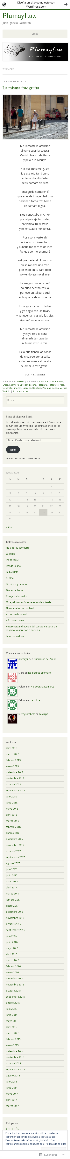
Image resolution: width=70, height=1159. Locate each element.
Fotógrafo (54, 384)
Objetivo (36, 387)
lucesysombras (26, 714)
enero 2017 (12, 905)
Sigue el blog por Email (19, 416)
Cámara (59, 381)
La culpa (10, 553)
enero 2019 (12, 766)
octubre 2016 (13, 924)
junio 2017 (12, 875)
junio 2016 (12, 942)
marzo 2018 (12, 820)
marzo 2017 (12, 893)
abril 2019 (11, 748)
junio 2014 (12, 1087)
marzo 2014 (12, 1106)
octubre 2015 (13, 990)
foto (62, 384)
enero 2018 (12, 833)
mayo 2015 (12, 1021)
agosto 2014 (13, 1075)
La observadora (15, 636)
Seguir (13, 449)
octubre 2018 (13, 784)
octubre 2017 (13, 851)
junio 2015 (12, 1015)
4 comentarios (20, 391)
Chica (5, 384)
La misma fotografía (21, 88)
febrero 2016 (13, 966)
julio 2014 (11, 1081)
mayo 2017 (12, 881)
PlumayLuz (19, 15)
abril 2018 (11, 814)
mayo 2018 (12, 808)
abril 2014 (11, 1099)
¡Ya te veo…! (12, 560)
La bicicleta (12, 572)
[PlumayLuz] (36, 60)
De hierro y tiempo (16, 584)
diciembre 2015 (14, 978)
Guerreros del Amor (45, 659)
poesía (55, 387)
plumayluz (24, 659)
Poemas (46, 387)
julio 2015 (11, 1009)
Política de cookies (56, 1144)
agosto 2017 (13, 863)
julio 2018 (11, 796)
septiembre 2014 (15, 1069)
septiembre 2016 (15, 930)
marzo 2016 (12, 960)
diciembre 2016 (14, 911)
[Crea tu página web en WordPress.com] (35, 4)
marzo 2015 (12, 1033)
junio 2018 (12, 802)
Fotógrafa (42, 384)
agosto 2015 (13, 1002)
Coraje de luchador (16, 596)
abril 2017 (11, 887)
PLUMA (20, 381)
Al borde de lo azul (16, 614)
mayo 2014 (12, 1093)
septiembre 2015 (15, 996)
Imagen (17, 387)
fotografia (7, 387)
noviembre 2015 (15, 984)
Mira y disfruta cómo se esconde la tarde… (29, 602)
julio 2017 (11, 869)
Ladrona (27, 387)
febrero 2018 (13, 827)
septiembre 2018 (15, 790)
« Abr (9, 527)
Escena (32, 384)
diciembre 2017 (14, 839)
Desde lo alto (13, 566)
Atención (43, 381)
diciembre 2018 (14, 772)
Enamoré (14, 384)
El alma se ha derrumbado (20, 608)
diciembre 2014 (14, 1051)
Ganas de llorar (14, 590)
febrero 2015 (13, 1039)
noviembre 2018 (15, 778)
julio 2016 (11, 936)
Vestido (6, 391)
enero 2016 (12, 972)
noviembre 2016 (15, 918)
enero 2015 (12, 1045)
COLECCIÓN (12, 1129)
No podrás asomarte (17, 547)
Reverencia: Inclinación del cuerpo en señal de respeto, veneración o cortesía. (31, 628)
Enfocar (24, 384)
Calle (51, 381)
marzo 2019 (12, 754)
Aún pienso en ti (15, 620)
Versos (63, 387)
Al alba (10, 578)
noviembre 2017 (15, 845)
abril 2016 (11, 954)
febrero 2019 (13, 760)
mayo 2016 (12, 948)
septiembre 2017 (15, 857)
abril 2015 (11, 1027)
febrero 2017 (13, 899)
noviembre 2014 (15, 1057)
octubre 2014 (13, 1063)
